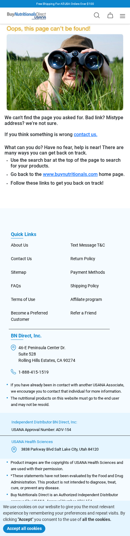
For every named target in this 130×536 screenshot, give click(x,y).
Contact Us (21, 258)
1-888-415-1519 (33, 372)
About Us (19, 245)
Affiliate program (86, 299)
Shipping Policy (84, 285)
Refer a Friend (83, 313)
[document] (65, 518)
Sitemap (18, 272)
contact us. (85, 134)
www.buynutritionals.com (70, 174)
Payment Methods (87, 272)
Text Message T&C (87, 245)
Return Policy (82, 258)
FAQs (16, 285)
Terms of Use (23, 299)
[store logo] (26, 16)
